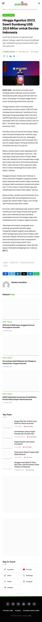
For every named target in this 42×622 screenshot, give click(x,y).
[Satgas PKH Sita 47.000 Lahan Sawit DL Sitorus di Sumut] (7, 424)
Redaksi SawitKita (9, 52)
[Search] (39, 3)
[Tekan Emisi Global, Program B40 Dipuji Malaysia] (7, 455)
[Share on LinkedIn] (10, 56)
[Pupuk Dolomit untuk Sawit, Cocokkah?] (7, 444)
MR (30, 616)
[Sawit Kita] (21, 3)
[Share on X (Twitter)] (7, 56)
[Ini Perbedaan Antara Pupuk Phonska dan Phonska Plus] (7, 434)
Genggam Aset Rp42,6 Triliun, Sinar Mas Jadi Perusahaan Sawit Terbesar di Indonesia (26, 464)
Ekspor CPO (14, 262)
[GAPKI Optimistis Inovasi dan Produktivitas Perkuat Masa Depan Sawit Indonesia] (21, 380)
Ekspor (6, 262)
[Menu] (3, 3)
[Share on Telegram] (13, 56)
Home (4, 9)
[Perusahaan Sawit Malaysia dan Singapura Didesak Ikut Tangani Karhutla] (21, 344)
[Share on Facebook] (4, 56)
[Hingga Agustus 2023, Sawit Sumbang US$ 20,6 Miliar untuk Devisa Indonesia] (21, 73)
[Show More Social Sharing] (17, 56)
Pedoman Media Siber (31, 610)
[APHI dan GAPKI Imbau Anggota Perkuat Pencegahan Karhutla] (21, 308)
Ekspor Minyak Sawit (27, 262)
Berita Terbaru (9, 15)
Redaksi (18, 610)
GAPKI (6, 266)
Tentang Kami (8, 610)
